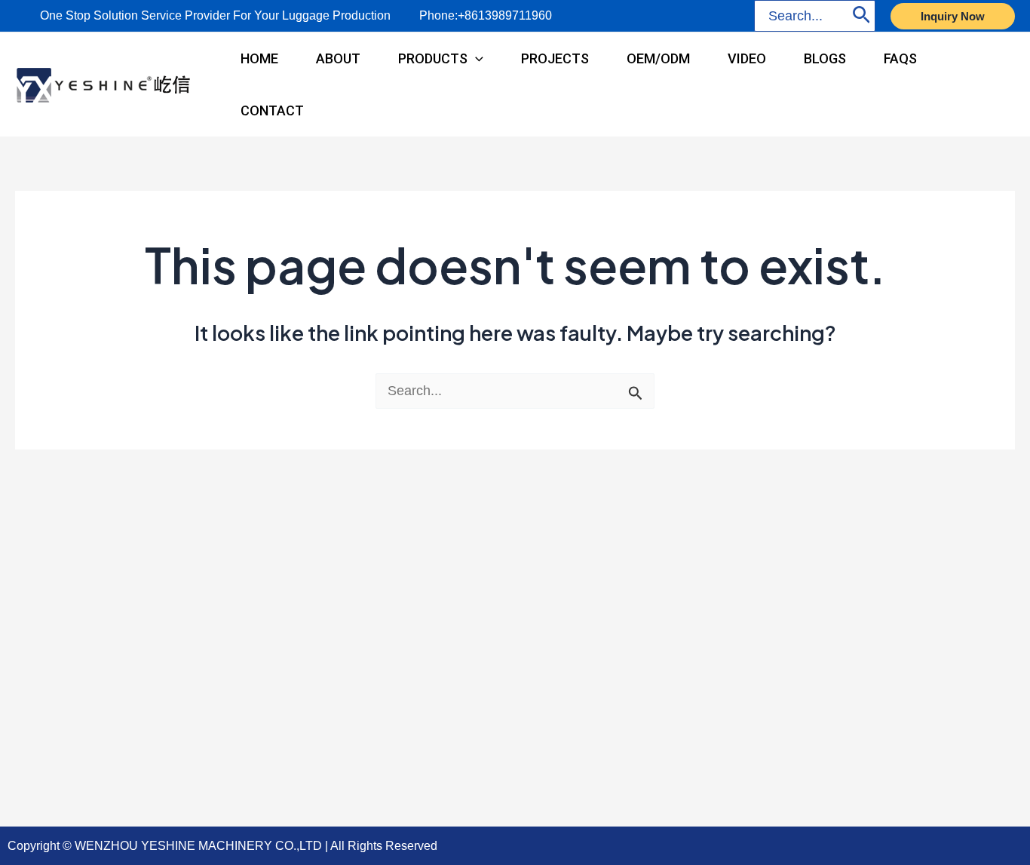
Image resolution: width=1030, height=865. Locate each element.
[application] (475, 58)
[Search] (861, 16)
